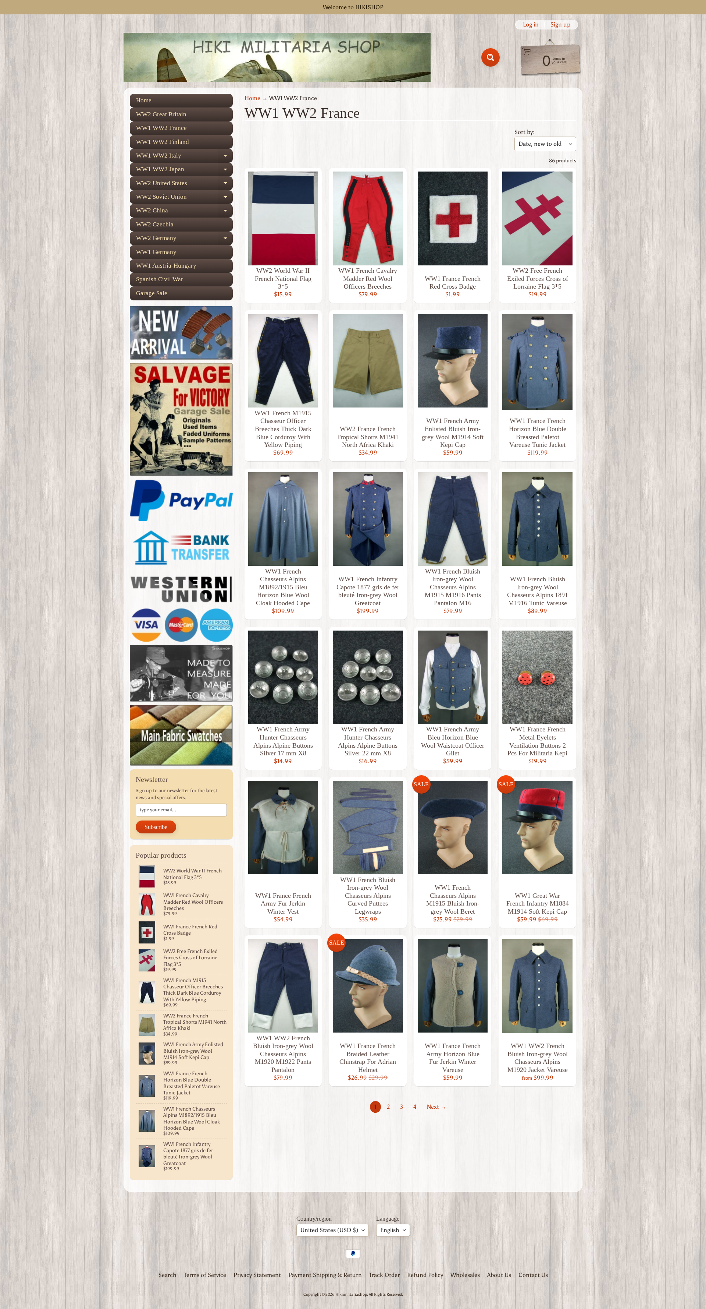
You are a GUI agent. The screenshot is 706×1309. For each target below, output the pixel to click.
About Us (499, 1274)
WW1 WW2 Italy (184, 157)
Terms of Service (205, 1274)
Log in (531, 25)
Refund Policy (425, 1274)
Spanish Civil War (159, 279)
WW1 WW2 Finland (162, 141)
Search (167, 1274)
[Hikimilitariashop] (277, 57)
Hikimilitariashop (351, 1294)
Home (143, 100)
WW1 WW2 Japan (184, 171)
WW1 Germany (156, 251)
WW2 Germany (184, 239)
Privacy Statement (257, 1274)
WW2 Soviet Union (184, 198)
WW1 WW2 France (161, 127)
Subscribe (156, 827)
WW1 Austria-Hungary (166, 265)
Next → (436, 1106)
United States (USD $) (329, 1230)
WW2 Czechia (155, 224)
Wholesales (465, 1274)
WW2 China (184, 212)
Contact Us (533, 1274)
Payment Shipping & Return (325, 1274)
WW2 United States (184, 185)
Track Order (384, 1274)
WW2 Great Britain (161, 114)
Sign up (560, 25)
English (389, 1230)
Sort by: (524, 131)
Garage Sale (151, 293)
